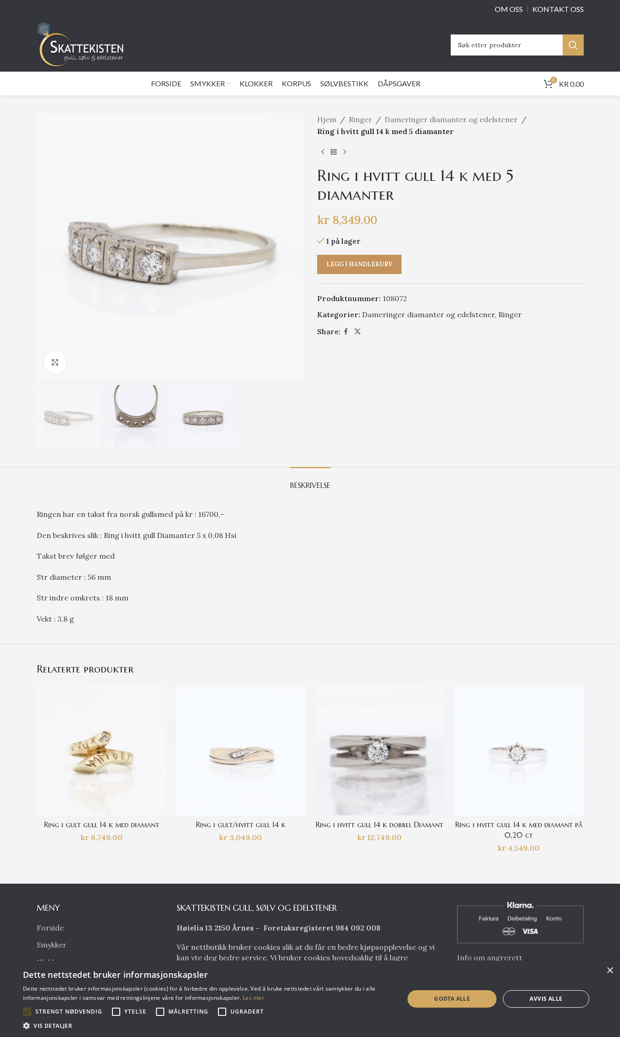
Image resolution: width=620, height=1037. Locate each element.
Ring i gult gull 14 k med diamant (101, 824)
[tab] (310, 481)
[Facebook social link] (346, 331)
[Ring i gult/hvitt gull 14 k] (241, 750)
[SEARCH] (573, 45)
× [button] (609, 970)
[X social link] (357, 331)
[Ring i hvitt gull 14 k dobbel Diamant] (380, 750)
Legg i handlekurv (359, 264)
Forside (50, 927)
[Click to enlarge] (55, 362)
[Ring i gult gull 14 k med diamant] (102, 750)
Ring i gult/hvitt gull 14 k (240, 824)
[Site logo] (83, 44)
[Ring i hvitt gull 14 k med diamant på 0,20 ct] (519, 750)
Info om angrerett (489, 957)
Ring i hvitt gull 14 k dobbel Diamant (379, 824)
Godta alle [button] (452, 999)
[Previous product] (322, 151)
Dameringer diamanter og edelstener (451, 119)
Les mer (253, 998)
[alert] (310, 999)
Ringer (360, 119)
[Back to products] (333, 151)
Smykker (52, 944)
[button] (27, 1012)
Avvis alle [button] (546, 999)
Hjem (326, 119)
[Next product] (344, 151)
